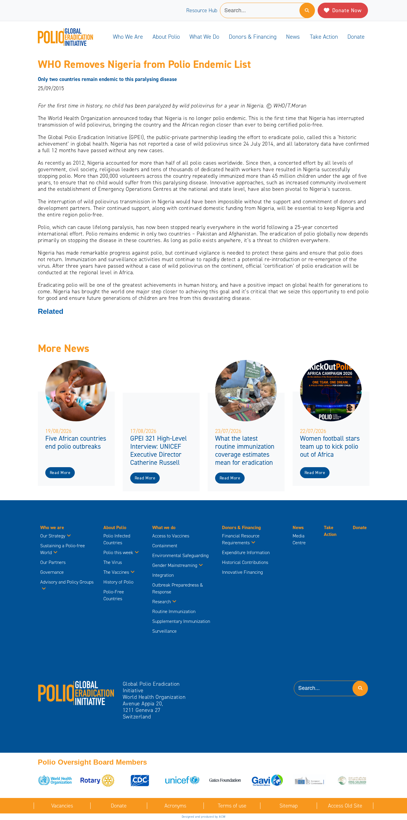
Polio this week (118, 552)
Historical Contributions (245, 562)
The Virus (112, 562)
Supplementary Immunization (181, 621)
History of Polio (118, 582)
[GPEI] (76, 692)
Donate (356, 36)
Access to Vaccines (171, 536)
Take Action (324, 36)
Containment (164, 545)
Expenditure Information (246, 552)
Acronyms (175, 805)
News (293, 36)
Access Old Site (345, 805)
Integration (163, 575)
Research (161, 601)
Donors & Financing (252, 36)
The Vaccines (116, 572)
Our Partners (53, 562)
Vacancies (62, 805)
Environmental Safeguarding (180, 555)
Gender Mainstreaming (174, 565)
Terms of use (232, 805)
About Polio (166, 36)
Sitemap (288, 805)
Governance (52, 572)
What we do (204, 36)
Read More (60, 473)
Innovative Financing (242, 572)
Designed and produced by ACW (204, 817)
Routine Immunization (173, 611)
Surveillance (164, 631)
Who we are (128, 36)
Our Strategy (52, 536)
